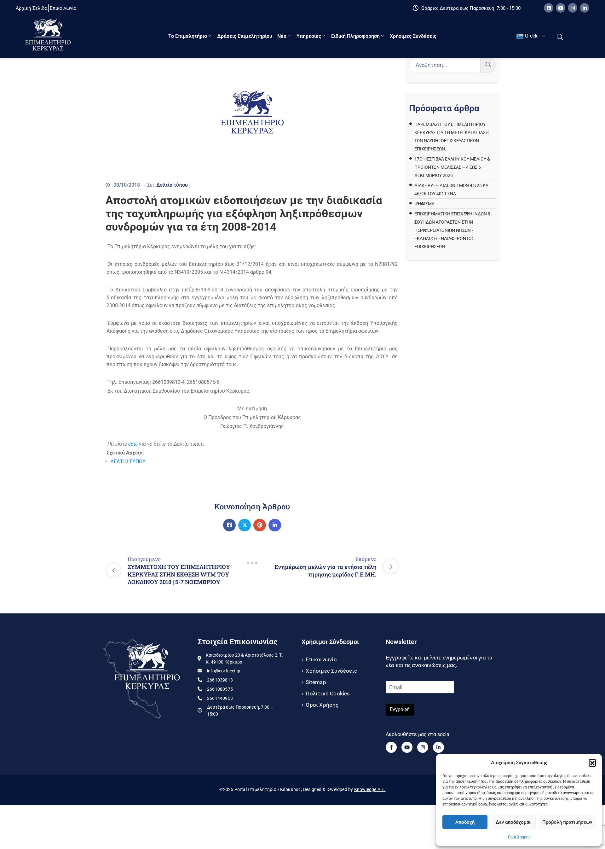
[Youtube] (560, 8)
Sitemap (316, 682)
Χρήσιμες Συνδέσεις (413, 36)
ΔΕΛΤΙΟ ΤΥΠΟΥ (128, 462)
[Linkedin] (584, 8)
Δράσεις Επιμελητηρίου (244, 36)
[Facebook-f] (391, 747)
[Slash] (252, 563)
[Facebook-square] (548, 8)
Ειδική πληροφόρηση (355, 36)
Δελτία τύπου (172, 185)
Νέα (281, 36)
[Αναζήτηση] (488, 65)
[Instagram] (572, 8)
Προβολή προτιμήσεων (567, 822)
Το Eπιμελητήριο (187, 36)
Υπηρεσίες (309, 36)
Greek (531, 36)
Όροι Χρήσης (519, 837)
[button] (592, 762)
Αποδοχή (465, 822)
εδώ (133, 444)
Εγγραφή (400, 709)
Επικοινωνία (321, 659)
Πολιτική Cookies (328, 693)
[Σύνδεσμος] (229, 525)
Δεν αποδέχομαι (513, 822)
